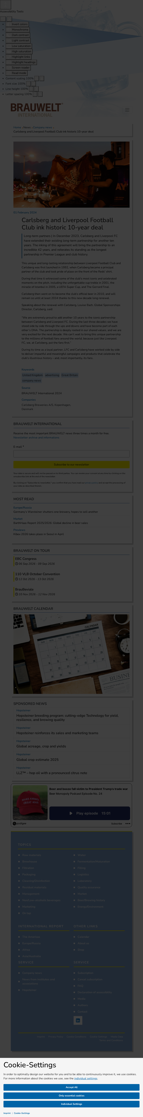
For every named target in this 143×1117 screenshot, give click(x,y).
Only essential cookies (71, 1095)
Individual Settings (71, 1104)
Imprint (7, 1113)
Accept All (71, 1087)
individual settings (85, 1078)
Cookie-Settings (22, 1113)
